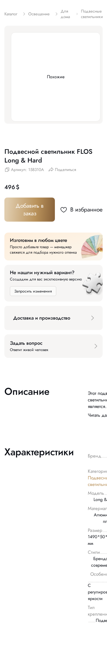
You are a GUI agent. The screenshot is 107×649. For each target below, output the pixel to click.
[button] (53, 318)
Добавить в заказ (30, 210)
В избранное (86, 209)
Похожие (55, 77)
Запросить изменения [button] (33, 291)
